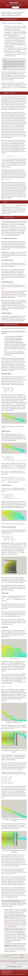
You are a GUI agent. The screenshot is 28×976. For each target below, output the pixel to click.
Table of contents (15, 957)
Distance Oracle (11, 244)
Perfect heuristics (9, 217)
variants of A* (12, 523)
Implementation (22, 957)
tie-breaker (16, 426)
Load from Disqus (14, 966)
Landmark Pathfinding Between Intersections (11, 291)
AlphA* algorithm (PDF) (19, 936)
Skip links (9, 934)
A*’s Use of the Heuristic (11, 19)
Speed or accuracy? (9, 93)
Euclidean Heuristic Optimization (16, 319)
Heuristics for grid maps (11, 324)
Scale (5, 202)
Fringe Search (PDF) (8, 943)
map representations (13, 914)
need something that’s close (20, 103)
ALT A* (17, 300)
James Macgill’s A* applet (12, 856)
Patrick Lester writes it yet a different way (16, 479)
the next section (12, 224)
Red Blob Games (7, 973)
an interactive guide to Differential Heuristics (14, 306)
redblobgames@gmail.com (13, 961)
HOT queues (8, 951)
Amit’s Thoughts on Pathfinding (15, 4)
